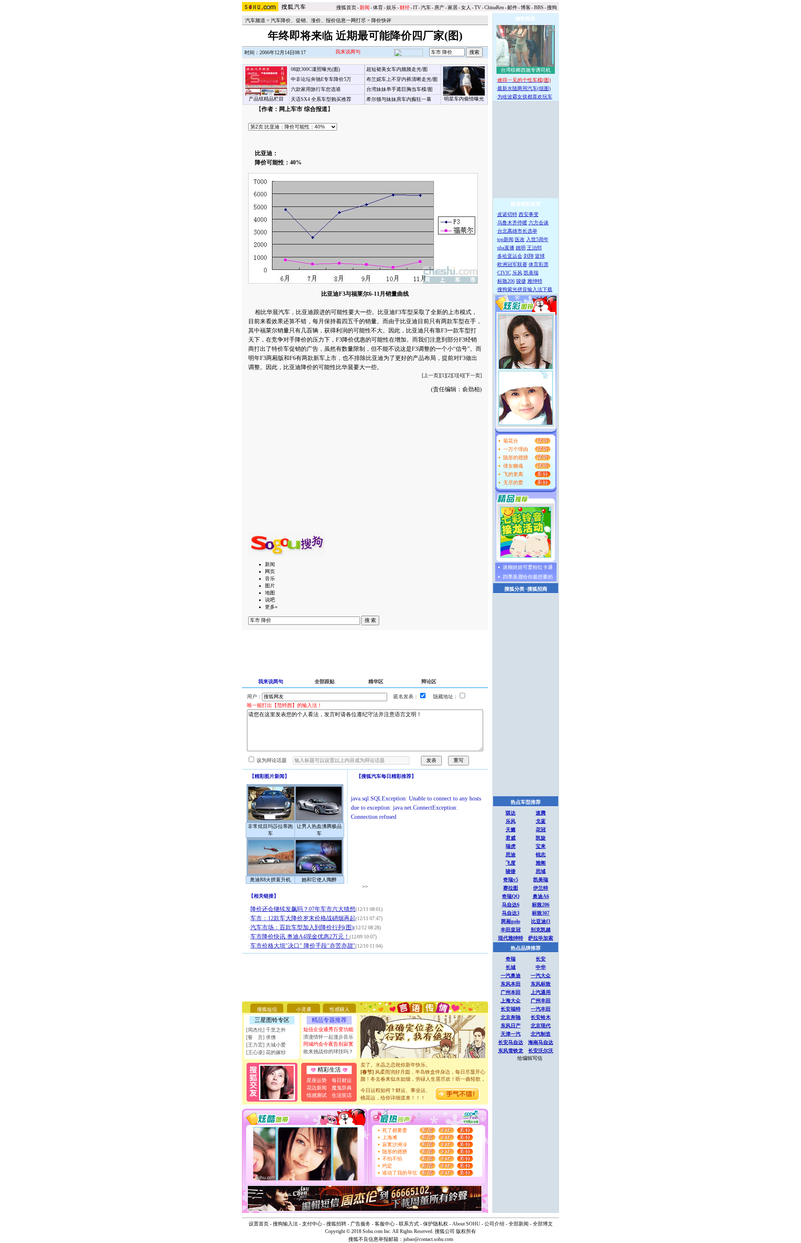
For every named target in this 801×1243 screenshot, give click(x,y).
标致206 (506, 281)
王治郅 (534, 248)
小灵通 (303, 1009)
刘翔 (529, 256)
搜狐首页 (346, 7)
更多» (271, 607)
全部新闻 (519, 1224)
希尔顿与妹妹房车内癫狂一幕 (398, 99)
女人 (466, 7)
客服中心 (385, 1224)
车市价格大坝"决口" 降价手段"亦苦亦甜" (302, 946)
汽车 (426, 7)
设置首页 (259, 1224)
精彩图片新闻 (269, 776)
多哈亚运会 (509, 256)
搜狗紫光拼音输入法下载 (524, 289)
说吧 (270, 600)
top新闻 (505, 239)
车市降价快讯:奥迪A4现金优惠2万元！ (300, 937)
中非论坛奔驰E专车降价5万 (321, 79)
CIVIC (504, 273)
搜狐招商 (537, 589)
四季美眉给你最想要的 (528, 577)
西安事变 (529, 214)
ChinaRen (494, 7)
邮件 (512, 7)
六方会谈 (539, 223)
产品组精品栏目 (266, 99)
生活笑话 (342, 1095)
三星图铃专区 (272, 1020)
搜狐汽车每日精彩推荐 (386, 776)
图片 (270, 586)
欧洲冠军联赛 (512, 264)
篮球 (540, 256)
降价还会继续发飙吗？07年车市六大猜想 (302, 909)
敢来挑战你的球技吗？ (328, 1051)
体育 (378, 7)
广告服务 (360, 1224)
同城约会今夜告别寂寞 (328, 1044)
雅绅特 (534, 281)
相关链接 (264, 896)
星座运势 (317, 1080)
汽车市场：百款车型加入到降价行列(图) (302, 927)
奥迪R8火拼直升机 (270, 880)
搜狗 (552, 7)
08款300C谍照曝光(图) (315, 69)
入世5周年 (537, 239)
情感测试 (317, 1095)
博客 (526, 7)
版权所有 (466, 1231)
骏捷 (521, 281)
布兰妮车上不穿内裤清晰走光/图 (402, 79)
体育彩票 (539, 264)
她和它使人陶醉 (319, 880)
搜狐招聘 (336, 1224)
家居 (453, 7)
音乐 (270, 578)
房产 (439, 7)
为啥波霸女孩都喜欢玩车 (524, 97)
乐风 (517, 273)
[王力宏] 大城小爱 (266, 1045)
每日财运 (342, 1080)
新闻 (270, 564)
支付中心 (312, 1224)
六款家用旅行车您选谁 (316, 89)
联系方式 (409, 1224)
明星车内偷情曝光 (464, 99)
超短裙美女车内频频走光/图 (397, 69)
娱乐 (391, 7)
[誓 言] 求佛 (261, 1037)
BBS (539, 7)
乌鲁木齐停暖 (512, 223)
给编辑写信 (529, 1058)
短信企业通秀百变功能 (328, 1029)
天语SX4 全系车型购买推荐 (321, 99)
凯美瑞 (531, 273)
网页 (270, 571)
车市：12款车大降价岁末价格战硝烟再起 (302, 918)
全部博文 (543, 1224)
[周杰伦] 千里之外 (266, 1030)
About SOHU (466, 1224)
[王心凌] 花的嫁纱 (266, 1052)
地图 (270, 593)
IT (415, 7)
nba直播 (505, 248)
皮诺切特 (507, 214)
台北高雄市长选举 (517, 231)
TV (477, 7)
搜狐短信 (267, 1009)
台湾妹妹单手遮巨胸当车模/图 (399, 89)
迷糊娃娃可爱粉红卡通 (528, 567)
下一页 (472, 375)
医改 (520, 239)
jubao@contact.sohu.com (428, 1239)
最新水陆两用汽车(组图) (524, 88)
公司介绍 (494, 1224)
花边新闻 (317, 1088)
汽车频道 (255, 20)
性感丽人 (340, 1009)
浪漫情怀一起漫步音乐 (328, 1037)
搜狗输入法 (285, 1224)
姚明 (521, 248)
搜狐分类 (514, 589)
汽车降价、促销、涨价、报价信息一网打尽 (318, 20)
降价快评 (381, 20)
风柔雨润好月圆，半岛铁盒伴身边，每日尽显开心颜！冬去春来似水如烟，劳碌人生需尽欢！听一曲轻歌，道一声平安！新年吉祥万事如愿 (423, 1072)
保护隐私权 (435, 1224)
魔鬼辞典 (342, 1088)
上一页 (430, 375)
